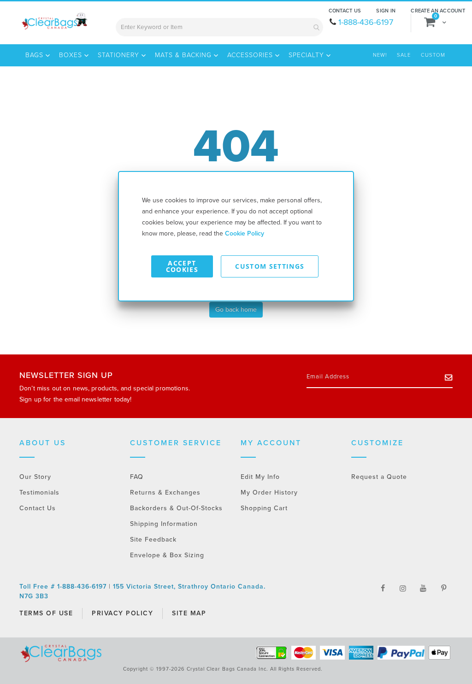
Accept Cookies (182, 266)
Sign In (385, 11)
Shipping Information (164, 524)
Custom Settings (269, 266)
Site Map (189, 613)
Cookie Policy (244, 233)
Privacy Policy (122, 613)
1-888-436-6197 (365, 22)
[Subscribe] (449, 377)
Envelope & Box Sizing (167, 555)
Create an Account (438, 11)
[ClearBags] (53, 21)
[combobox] (219, 27)
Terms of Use (46, 613)
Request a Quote (379, 477)
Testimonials (39, 492)
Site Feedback (153, 539)
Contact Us (345, 11)
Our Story (35, 477)
